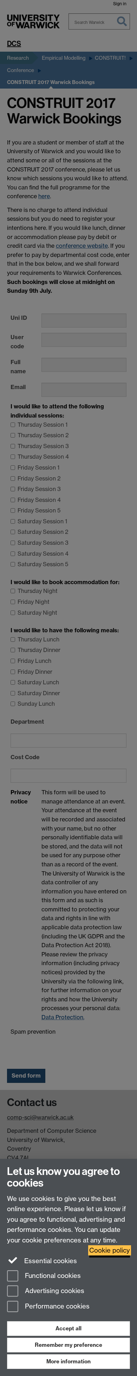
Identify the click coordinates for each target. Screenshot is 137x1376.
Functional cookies (52, 1276)
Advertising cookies (53, 1291)
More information (68, 1361)
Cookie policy (109, 1250)
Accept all (68, 1328)
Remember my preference (68, 1345)
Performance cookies (56, 1307)
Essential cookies (49, 1261)
